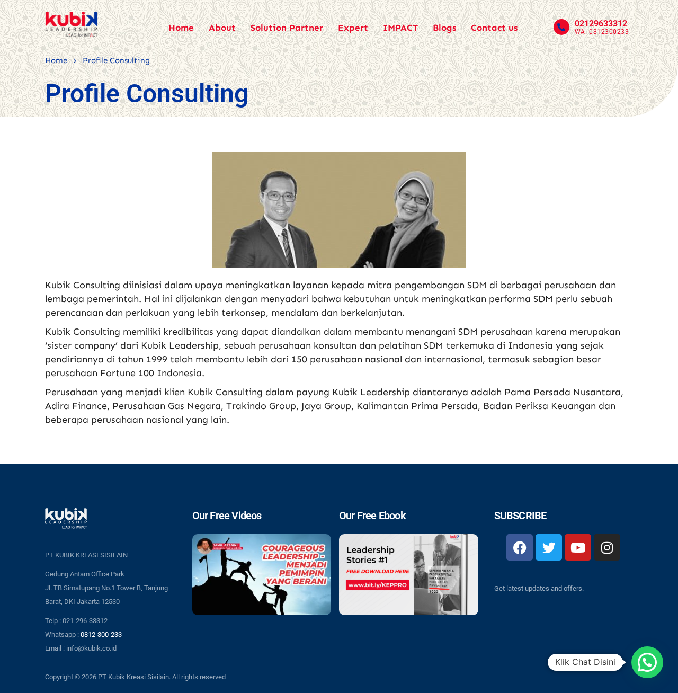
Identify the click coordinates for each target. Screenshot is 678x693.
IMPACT (400, 27)
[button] (647, 662)
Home (181, 27)
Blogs (444, 27)
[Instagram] (607, 547)
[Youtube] (578, 547)
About (222, 27)
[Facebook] (519, 547)
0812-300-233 (101, 634)
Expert (353, 27)
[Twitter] (549, 547)
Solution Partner (287, 27)
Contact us (494, 27)
